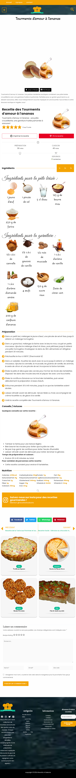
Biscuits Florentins (19, 611)
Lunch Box (28, 719)
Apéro (27, 721)
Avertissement (48, 720)
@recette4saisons (26, 502)
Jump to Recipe (32, 90)
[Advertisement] (38, 37)
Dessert (28, 728)
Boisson (28, 723)
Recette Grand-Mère (26, 716)
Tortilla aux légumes (19, 569)
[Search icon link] (72, 9)
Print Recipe (46, 90)
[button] (4, 127)
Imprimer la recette (21, 136)
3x (71, 168)
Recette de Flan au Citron (57, 569)
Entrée (28, 730)
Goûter (25, 732)
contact (48, 718)
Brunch (28, 725)
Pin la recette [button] (57, 136)
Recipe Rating (8, 635)
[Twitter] (10, 717)
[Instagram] (6, 717)
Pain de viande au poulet (57, 611)
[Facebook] (2, 717)
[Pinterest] (13, 717)
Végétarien (28, 734)
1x (59, 168)
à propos (48, 715)
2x (65, 168)
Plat (32, 732)
